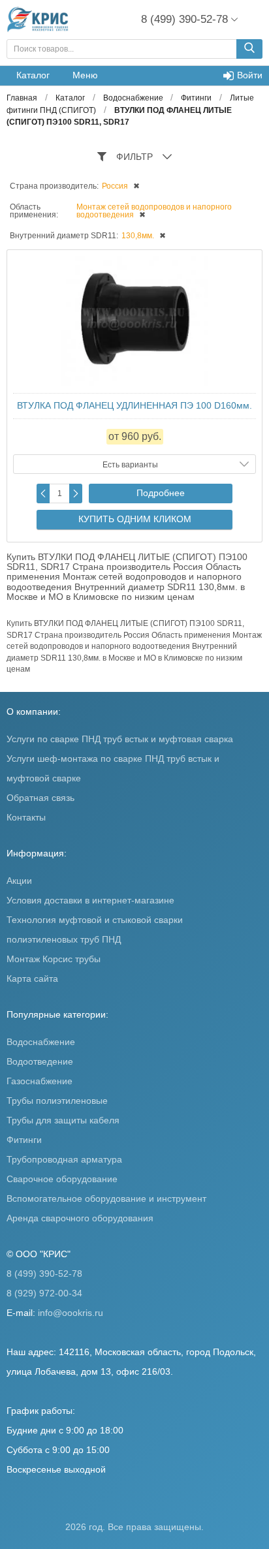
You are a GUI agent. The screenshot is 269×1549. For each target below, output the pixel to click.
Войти (249, 75)
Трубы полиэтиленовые (57, 1100)
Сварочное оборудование (62, 1179)
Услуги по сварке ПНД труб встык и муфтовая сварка (120, 739)
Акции (19, 880)
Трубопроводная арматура (64, 1159)
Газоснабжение (39, 1081)
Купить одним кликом (134, 519)
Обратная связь (40, 797)
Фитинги (24, 1139)
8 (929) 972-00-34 (44, 1293)
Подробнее (160, 493)
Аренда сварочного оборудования (80, 1218)
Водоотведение (40, 1061)
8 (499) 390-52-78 (44, 1273)
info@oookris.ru (70, 1312)
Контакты (26, 817)
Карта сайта (32, 978)
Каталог (33, 75)
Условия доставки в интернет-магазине (90, 900)
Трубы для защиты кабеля (63, 1120)
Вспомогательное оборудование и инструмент (106, 1198)
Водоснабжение (41, 1042)
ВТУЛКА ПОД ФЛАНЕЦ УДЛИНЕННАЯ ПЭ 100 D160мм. (134, 405)
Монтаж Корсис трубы (54, 959)
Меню (85, 75)
